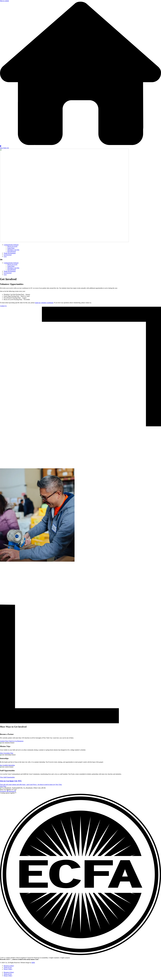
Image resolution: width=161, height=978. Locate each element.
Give (5, 256)
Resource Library (9, 966)
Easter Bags (10, 248)
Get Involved (7, 255)
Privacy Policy (8, 969)
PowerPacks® (11, 251)
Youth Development (10, 253)
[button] (80, 260)
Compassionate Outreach (11, 245)
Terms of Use (8, 967)
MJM (33, 962)
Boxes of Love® (12, 246)
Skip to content (4, 1)
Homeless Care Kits (13, 250)
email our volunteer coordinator (44, 302)
